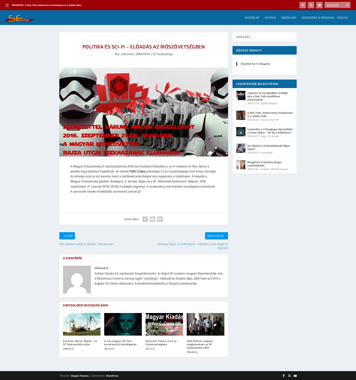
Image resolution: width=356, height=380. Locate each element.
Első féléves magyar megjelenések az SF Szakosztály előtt (200, 344)
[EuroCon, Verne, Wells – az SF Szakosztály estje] (81, 324)
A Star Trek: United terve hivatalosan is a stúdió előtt (270, 114)
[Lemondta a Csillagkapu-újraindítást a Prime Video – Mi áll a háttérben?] (240, 131)
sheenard (127, 54)
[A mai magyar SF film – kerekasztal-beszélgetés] (123, 324)
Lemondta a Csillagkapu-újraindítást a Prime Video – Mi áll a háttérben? (270, 131)
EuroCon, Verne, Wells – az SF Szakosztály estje (80, 342)
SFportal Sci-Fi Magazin (255, 63)
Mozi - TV (265, 136)
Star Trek (274, 119)
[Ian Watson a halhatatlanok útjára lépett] (240, 148)
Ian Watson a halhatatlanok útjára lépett (268, 147)
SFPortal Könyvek (279, 169)
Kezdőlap (252, 17)
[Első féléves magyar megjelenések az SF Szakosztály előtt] (205, 324)
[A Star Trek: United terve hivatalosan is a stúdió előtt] (240, 115)
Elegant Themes (80, 375)
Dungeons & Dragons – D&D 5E (325, 17)
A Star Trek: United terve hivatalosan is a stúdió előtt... (54, 5)
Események (267, 152)
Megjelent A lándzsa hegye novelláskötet (264, 164)
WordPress (112, 375)
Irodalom (288, 17)
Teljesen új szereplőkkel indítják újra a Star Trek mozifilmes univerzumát (267, 96)
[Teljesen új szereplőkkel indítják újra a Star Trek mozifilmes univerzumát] (240, 95)
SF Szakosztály (163, 54)
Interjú (270, 17)
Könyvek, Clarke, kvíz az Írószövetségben (161, 342)
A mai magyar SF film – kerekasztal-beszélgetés (120, 342)
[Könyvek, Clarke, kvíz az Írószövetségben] (164, 324)
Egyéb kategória (269, 103)
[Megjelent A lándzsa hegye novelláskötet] (240, 164)
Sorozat (265, 119)
